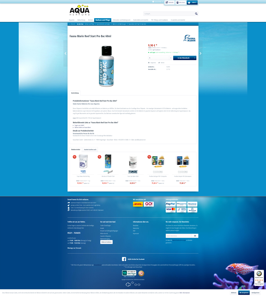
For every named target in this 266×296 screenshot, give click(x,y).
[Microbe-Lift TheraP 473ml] (108, 161)
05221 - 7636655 (74, 233)
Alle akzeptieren (244, 293)
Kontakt (102, 228)
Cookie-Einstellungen (105, 225)
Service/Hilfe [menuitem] (157, 2)
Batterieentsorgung (105, 239)
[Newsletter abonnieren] (195, 236)
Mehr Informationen (185, 293)
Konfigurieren (255, 293)
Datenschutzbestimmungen (179, 240)
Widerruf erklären (106, 242)
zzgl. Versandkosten (156, 50)
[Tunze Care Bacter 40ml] (133, 161)
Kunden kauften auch (90, 149)
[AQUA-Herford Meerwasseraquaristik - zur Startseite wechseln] (85, 10)
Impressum (136, 233)
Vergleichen (153, 63)
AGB (134, 231)
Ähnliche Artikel (75, 149)
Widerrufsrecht (104, 233)
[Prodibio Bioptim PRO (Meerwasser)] (182, 161)
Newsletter (135, 225)
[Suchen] (196, 14)
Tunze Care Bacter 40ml (133, 176)
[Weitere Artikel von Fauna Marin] (189, 38)
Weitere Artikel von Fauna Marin (82, 127)
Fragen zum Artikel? (79, 125)
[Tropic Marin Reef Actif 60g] (83, 161)
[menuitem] (180, 1)
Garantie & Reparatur (105, 236)
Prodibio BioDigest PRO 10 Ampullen (158, 176)
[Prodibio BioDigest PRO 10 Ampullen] (158, 161)
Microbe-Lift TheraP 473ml (108, 176)
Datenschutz (136, 228)
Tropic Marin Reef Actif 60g (83, 176)
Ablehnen (233, 293)
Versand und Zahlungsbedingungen (109, 231)
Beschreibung (75, 93)
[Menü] (262, 271)
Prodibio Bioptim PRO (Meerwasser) (182, 176)
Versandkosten (97, 265)
